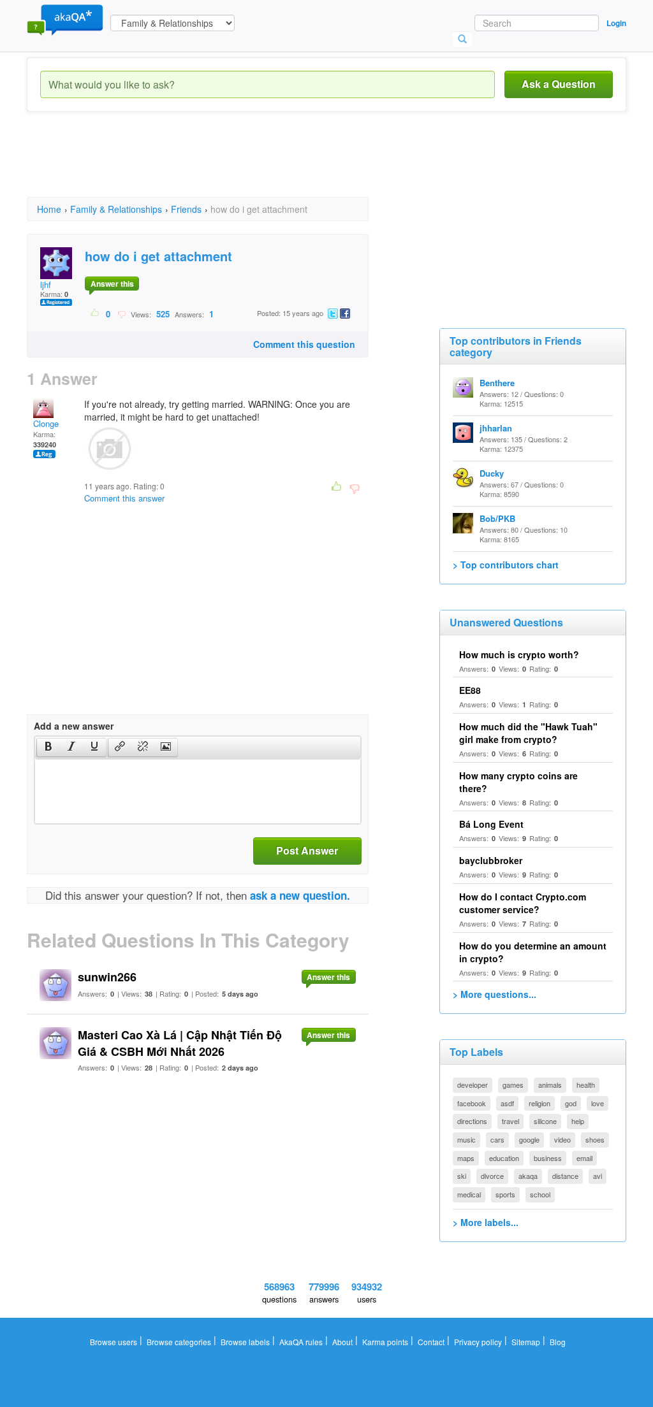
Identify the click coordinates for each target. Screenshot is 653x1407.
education (504, 1158)
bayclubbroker (490, 860)
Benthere (497, 383)
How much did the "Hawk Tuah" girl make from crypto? (528, 733)
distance (565, 1176)
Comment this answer (124, 498)
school (540, 1194)
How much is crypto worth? (519, 654)
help (577, 1121)
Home (49, 209)
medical (469, 1194)
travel (510, 1121)
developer (472, 1084)
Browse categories (179, 1341)
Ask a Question (559, 83)
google (529, 1139)
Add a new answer (74, 725)
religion (539, 1103)
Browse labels (245, 1341)
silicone (545, 1121)
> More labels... (485, 1222)
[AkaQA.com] (65, 19)
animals (550, 1084)
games (513, 1084)
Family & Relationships (116, 209)
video (562, 1139)
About (342, 1341)
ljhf (45, 284)
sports (505, 1194)
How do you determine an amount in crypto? (532, 952)
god (570, 1103)
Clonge (46, 423)
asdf (507, 1103)
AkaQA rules (301, 1341)
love (597, 1103)
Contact (431, 1341)
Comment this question (304, 344)
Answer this (112, 283)
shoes (595, 1139)
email (584, 1158)
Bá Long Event (491, 824)
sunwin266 (107, 977)
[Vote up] (95, 313)
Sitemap (525, 1341)
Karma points (385, 1341)
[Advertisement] (259, 165)
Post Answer (307, 850)
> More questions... (494, 994)
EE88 (470, 690)
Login (616, 23)
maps (465, 1158)
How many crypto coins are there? (518, 782)
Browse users (113, 1341)
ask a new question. (300, 895)
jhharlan (496, 428)
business (548, 1158)
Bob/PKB (497, 518)
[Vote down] (121, 313)
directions (472, 1121)
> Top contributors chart (506, 564)
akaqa (528, 1176)
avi (597, 1176)
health (585, 1084)
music (466, 1139)
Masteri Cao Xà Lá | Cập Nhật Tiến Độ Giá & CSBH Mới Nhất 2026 (180, 1043)
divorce (492, 1176)
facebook (471, 1103)
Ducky (492, 473)
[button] (48, 747)
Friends (186, 209)
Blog (558, 1341)
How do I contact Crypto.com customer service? (522, 903)
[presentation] (48, 747)
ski (461, 1176)
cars (497, 1139)
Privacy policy (478, 1341)
